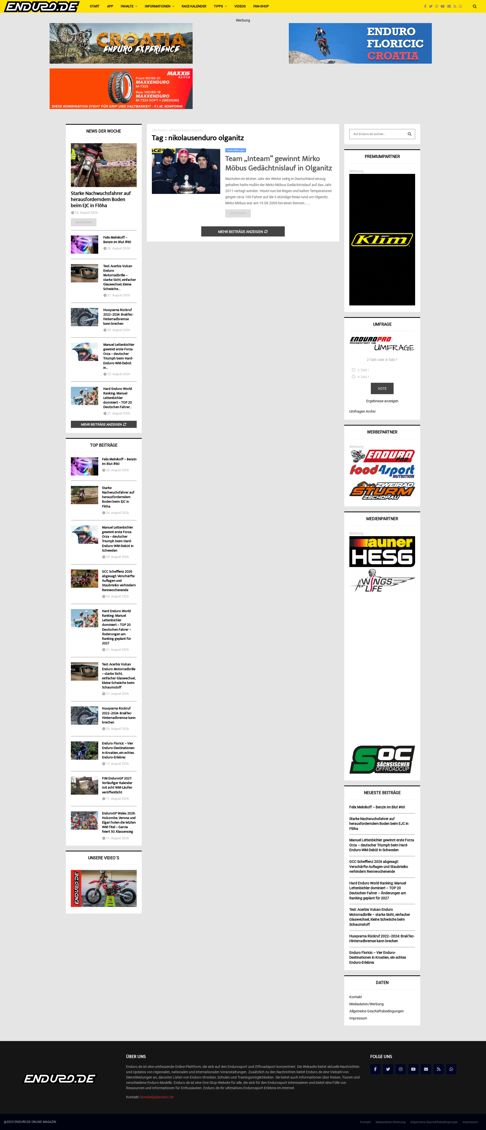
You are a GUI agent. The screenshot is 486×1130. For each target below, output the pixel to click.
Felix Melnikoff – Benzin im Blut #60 (117, 240)
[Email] (450, 6)
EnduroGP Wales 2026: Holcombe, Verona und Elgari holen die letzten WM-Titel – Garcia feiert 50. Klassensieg (119, 823)
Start (94, 6)
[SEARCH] (409, 134)
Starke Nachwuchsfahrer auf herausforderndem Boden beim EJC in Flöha (101, 200)
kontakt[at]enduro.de (157, 1097)
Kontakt (355, 997)
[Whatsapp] (461, 6)
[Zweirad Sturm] (382, 498)
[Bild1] (121, 26)
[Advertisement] (382, 669)
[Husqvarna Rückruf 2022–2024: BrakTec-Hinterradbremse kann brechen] (84, 317)
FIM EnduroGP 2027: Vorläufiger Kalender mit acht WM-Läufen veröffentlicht (117, 785)
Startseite (159, 130)
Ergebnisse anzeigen (382, 401)
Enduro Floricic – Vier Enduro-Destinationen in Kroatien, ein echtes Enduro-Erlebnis (118, 750)
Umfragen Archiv (362, 411)
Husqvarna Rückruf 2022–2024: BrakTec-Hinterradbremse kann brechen (118, 317)
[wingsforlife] (382, 590)
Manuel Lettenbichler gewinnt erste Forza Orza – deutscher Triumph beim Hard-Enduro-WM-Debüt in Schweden (117, 539)
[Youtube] (444, 6)
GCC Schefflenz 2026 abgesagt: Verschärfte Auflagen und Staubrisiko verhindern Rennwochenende (119, 581)
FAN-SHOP (261, 6)
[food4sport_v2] (382, 478)
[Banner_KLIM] (382, 304)
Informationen (157, 6)
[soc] (382, 773)
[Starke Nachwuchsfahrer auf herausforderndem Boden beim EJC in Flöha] (104, 165)
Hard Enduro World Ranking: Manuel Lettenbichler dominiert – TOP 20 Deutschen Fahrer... (117, 398)
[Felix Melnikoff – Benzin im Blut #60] (84, 244)
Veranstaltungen (236, 150)
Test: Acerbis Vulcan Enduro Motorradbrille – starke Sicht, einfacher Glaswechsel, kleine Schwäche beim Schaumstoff (118, 676)
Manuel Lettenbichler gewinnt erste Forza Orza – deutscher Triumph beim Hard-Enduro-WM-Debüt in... (118, 356)
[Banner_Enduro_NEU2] (360, 26)
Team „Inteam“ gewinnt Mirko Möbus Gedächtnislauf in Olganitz (278, 164)
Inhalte (127, 6)
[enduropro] (382, 461)
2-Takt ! (363, 370)
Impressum (358, 1018)
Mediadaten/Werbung (366, 1004)
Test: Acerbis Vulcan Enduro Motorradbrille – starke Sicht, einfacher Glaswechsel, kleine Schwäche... (119, 278)
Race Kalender (194, 6)
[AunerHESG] (382, 566)
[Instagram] (438, 6)
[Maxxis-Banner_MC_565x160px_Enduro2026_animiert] (121, 72)
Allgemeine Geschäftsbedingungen (376, 1011)
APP (110, 6)
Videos (240, 6)
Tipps (218, 6)
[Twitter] (432, 6)
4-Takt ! (363, 377)
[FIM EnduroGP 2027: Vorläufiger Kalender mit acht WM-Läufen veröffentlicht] (84, 785)
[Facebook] (426, 6)
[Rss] (456, 6)
